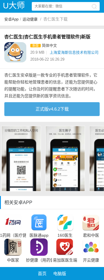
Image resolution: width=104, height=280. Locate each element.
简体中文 (49, 45)
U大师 (14, 5)
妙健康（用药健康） (39, 260)
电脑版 (59, 273)
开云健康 (91, 260)
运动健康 (30, 19)
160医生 (65, 235)
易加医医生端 (65, 260)
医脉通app (39, 235)
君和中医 (91, 235)
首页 (42, 273)
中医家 (13, 260)
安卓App (11, 19)
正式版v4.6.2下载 (52, 109)
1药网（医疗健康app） (13, 235)
